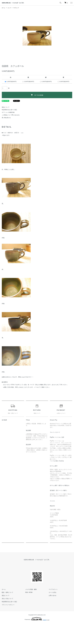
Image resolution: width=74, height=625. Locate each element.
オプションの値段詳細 (8, 112)
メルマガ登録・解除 (31, 589)
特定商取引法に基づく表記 (9, 110)
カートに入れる (38, 95)
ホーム (3, 7)
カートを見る (52, 592)
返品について (5, 107)
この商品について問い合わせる (10, 115)
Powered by (28, 619)
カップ (9, 7)
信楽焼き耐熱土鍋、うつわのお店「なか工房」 (13, 3)
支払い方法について (7, 598)
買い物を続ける (6, 117)
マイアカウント (53, 589)
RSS (26, 592)
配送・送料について (7, 592)
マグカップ (16, 7)
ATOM (30, 592)
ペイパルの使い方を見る (57, 461)
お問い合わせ (52, 595)
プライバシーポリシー (8, 605)
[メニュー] (71, 2)
